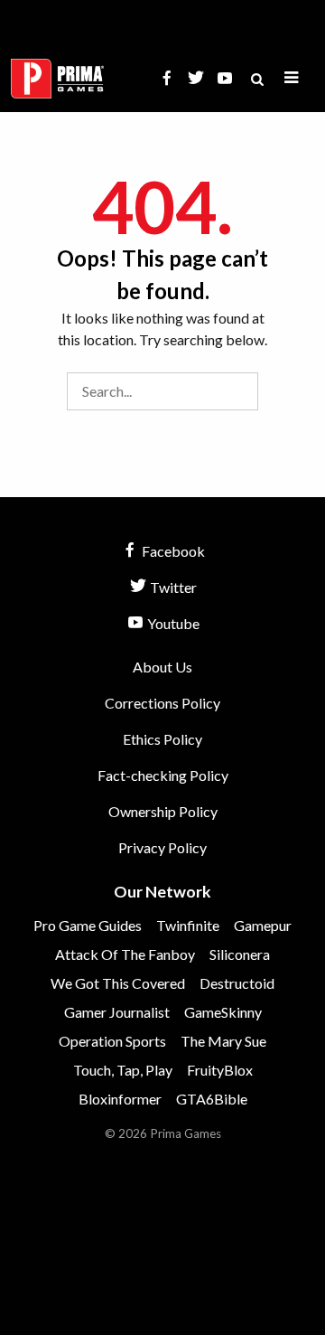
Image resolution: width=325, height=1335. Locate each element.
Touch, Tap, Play (122, 1069)
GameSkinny (223, 1011)
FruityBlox (220, 1069)
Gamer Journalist (117, 1011)
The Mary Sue (223, 1040)
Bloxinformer (120, 1098)
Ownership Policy (163, 811)
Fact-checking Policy (163, 775)
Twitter (172, 587)
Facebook (172, 550)
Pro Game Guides (87, 925)
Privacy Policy (162, 847)
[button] (291, 78)
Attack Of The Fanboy (125, 954)
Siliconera (239, 954)
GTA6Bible (211, 1098)
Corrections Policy (162, 702)
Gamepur (263, 925)
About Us (162, 666)
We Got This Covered (118, 983)
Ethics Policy (162, 738)
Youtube (172, 623)
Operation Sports (112, 1040)
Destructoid (237, 983)
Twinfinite (187, 925)
